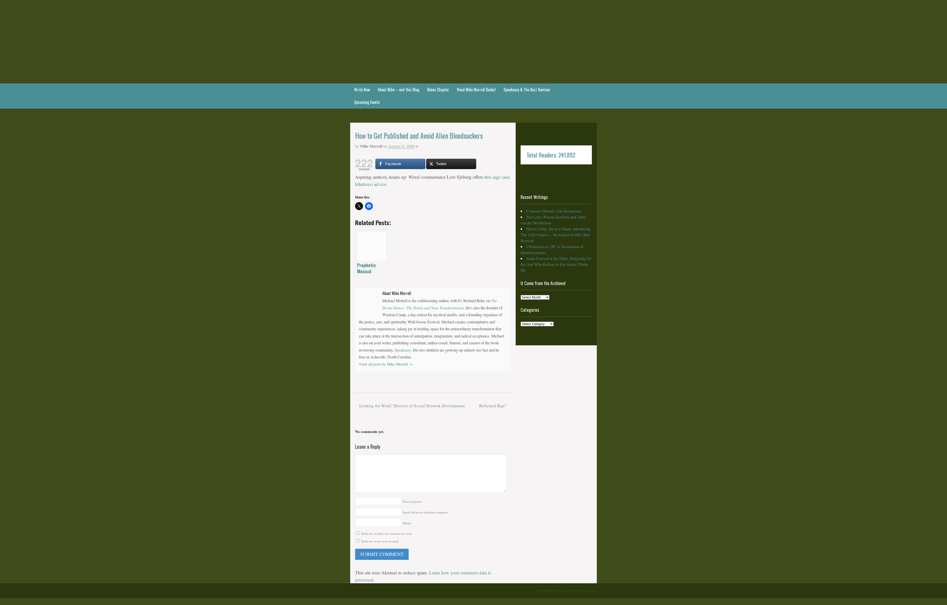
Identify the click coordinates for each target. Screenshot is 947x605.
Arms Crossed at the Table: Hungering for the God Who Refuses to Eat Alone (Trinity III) (556, 264)
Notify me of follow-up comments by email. (386, 533)
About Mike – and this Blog (398, 90)
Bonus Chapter (438, 90)
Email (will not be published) (425, 512)
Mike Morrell (371, 146)
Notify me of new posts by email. (380, 541)
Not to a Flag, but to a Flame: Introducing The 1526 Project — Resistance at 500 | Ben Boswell (556, 234)
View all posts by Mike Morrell (386, 364)
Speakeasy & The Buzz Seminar (527, 90)
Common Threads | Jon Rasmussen (553, 211)
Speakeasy (403, 349)
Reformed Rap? (493, 406)
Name (412, 501)
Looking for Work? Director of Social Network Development (411, 406)
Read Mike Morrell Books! (476, 90)
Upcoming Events (367, 102)
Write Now (362, 90)
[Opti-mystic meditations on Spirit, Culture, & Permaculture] (473, 70)
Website (407, 523)
